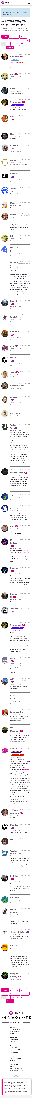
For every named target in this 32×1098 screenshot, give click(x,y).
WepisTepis (15, 317)
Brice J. (13, 236)
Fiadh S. (14, 658)
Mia (12, 346)
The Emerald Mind (17, 471)
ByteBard (14, 897)
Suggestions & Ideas (20, 28)
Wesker (13, 850)
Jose (12, 372)
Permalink (13, 65)
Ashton (13, 748)
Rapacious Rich (17, 385)
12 (27, 40)
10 (18, 40)
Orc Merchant (15, 729)
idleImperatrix (16, 712)
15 (13, 44)
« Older (5, 37)
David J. (14, 357)
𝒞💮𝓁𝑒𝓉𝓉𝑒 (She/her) (14, 812)
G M (12, 679)
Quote (19, 65)
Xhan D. (14, 300)
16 (17, 44)
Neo (12, 134)
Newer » (10, 47)
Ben (12, 526)
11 (23, 40)
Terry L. (13, 188)
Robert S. (14, 145)
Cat (12, 74)
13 (4, 44)
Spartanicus (16, 101)
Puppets (14, 568)
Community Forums (7, 28)
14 (8, 44)
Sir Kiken (14, 876)
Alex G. (13, 116)
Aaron (13, 160)
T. (11, 506)
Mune (12, 202)
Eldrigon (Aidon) (14, 975)
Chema (13, 173)
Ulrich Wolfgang (14, 911)
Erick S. (13, 214)
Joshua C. (14, 608)
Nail (12, 839)
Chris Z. (13, 88)
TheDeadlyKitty (17, 931)
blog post (26, 770)
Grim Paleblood (15, 697)
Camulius (14, 331)
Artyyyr (13, 397)
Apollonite (15, 413)
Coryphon (15, 56)
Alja (12, 494)
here (5, 1092)
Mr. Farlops (13, 541)
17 (22, 44)
